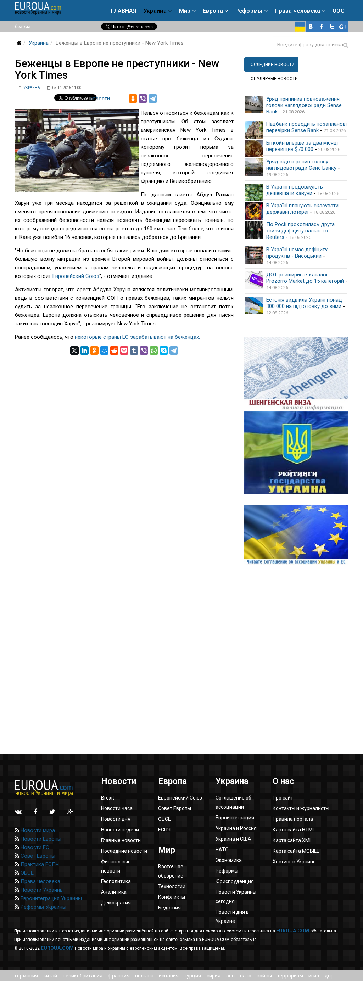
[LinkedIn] (84, 350)
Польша (144, 976)
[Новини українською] (300, 26)
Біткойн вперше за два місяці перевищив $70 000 (302, 146)
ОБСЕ (26, 873)
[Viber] (143, 98)
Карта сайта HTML (294, 830)
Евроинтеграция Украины (50, 898)
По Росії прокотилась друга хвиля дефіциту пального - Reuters (300, 230)
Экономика (229, 860)
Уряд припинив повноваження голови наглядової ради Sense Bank (304, 105)
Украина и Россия (236, 828)
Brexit (107, 798)
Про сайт (283, 798)
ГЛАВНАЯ (123, 10)
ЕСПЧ (164, 830)
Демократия (116, 903)
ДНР (329, 976)
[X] (74, 350)
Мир (185, 10)
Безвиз (22, 26)
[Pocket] (124, 350)
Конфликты (171, 897)
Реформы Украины (42, 907)
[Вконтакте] (311, 26)
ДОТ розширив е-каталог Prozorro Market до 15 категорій (305, 277)
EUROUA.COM (292, 931)
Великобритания (83, 976)
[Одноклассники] (133, 98)
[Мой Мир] (104, 350)
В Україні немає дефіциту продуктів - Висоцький (297, 252)
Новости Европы (40, 839)
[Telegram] (153, 98)
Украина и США (233, 839)
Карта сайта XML (292, 840)
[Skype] (164, 350)
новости (100, 98)
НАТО (245, 976)
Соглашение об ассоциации (233, 802)
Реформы (249, 10)
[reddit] (114, 350)
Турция (192, 976)
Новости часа (117, 808)
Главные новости (121, 840)
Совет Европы (37, 856)
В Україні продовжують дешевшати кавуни (294, 190)
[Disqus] (124, 443)
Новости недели (120, 830)
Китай (50, 976)
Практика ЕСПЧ (39, 864)
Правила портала (293, 819)
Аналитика (114, 892)
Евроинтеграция (235, 817)
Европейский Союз (75, 276)
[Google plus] (342, 26)
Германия (26, 976)
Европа (213, 10)
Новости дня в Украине (232, 916)
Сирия (214, 976)
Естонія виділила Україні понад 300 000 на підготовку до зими (304, 303)
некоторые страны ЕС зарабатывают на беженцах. (137, 337)
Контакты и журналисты (301, 808)
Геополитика (116, 881)
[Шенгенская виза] (296, 374)
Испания (169, 976)
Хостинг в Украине (294, 861)
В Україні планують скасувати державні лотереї (302, 208)
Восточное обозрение (170, 871)
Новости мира (37, 830)
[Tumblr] (134, 350)
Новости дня (115, 819)
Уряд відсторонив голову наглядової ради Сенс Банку (301, 164)
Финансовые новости (116, 866)
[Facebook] (321, 26)
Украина (155, 10)
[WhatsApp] (154, 350)
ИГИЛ (313, 976)
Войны (264, 976)
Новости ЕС (34, 847)
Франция (118, 976)
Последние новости (124, 851)
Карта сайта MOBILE (296, 851)
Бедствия (169, 907)
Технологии (171, 886)
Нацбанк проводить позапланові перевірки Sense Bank (306, 127)
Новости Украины (41, 890)
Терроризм (290, 976)
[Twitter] (332, 26)
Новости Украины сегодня (236, 896)
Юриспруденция (235, 881)
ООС (339, 10)
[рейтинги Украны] (296, 452)
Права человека (297, 10)
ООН (230, 976)
